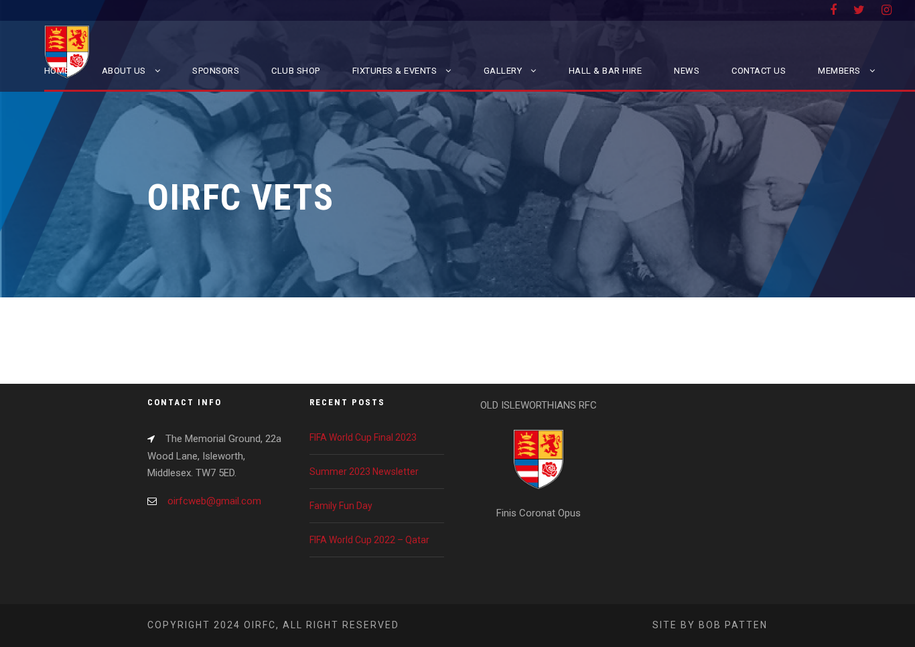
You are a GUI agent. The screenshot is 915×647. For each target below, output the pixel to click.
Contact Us (758, 71)
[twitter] (859, 10)
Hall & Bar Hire (605, 71)
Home (57, 71)
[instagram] (887, 10)
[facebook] (833, 10)
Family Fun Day (340, 505)
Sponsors (215, 71)
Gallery (503, 71)
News (686, 71)
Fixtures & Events (394, 71)
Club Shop (295, 71)
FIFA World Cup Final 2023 (363, 437)
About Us (124, 71)
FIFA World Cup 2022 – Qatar (369, 539)
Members (839, 71)
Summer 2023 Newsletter (364, 471)
